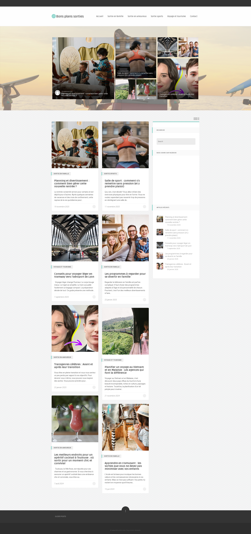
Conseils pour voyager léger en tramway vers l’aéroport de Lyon (74, 275)
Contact (193, 16)
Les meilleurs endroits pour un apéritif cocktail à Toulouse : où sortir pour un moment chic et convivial (74, 459)
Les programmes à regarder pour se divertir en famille (125, 275)
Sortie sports (157, 16)
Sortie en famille (115, 16)
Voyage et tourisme (176, 16)
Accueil (99, 16)
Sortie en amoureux (137, 16)
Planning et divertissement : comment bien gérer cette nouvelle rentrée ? (71, 183)
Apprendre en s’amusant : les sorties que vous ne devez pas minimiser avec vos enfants (123, 466)
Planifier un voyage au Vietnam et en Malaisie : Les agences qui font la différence (124, 370)
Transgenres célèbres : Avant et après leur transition (73, 366)
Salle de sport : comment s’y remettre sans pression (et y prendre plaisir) (122, 183)
